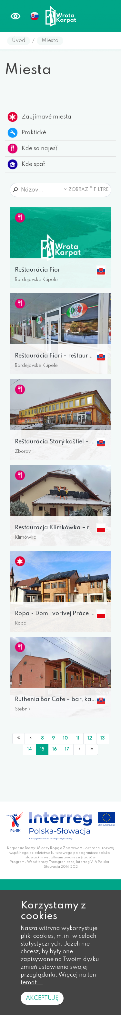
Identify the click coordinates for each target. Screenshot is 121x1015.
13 (102, 738)
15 (42, 749)
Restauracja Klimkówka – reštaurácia (55, 528)
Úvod (18, 40)
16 (54, 749)
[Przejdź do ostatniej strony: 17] (92, 749)
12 (89, 738)
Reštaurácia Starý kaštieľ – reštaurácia (55, 442)
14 (29, 749)
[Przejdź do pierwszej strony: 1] (18, 738)
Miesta (50, 40)
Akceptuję (42, 998)
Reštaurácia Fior (37, 270)
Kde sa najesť (39, 148)
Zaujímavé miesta (46, 117)
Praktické (34, 133)
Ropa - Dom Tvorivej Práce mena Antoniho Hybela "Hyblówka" (55, 613)
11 (77, 738)
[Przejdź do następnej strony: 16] (79, 749)
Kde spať (33, 164)
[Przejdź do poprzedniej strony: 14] (31, 738)
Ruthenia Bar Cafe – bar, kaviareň (55, 699)
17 (67, 749)
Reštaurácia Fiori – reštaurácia (55, 356)
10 (65, 738)
